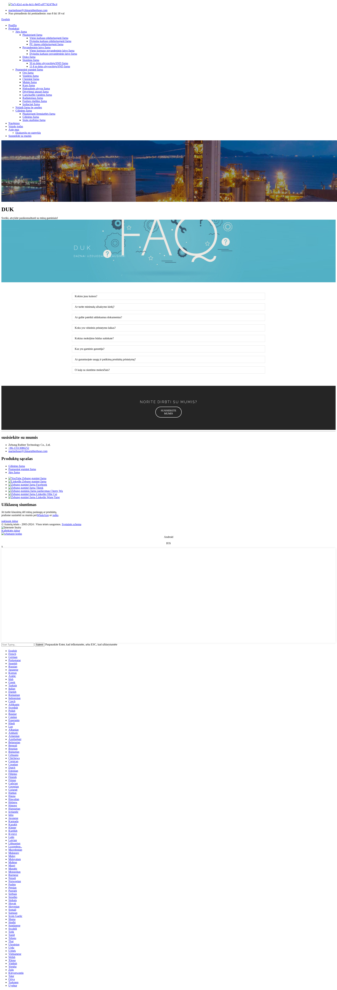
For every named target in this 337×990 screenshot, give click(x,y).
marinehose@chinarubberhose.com (27, 10)
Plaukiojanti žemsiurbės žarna (38, 113)
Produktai (13, 28)
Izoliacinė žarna (31, 104)
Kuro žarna (28, 85)
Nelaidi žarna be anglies (28, 107)
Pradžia (12, 25)
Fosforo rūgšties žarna (34, 101)
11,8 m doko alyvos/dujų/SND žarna (49, 66)
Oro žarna (28, 72)
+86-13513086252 (18, 447)
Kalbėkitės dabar (10, 530)
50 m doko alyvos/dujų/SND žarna (48, 63)
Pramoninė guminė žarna (29, 69)
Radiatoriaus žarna (32, 97)
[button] (168, 412)
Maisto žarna (29, 82)
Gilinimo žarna (23, 110)
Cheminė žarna (30, 79)
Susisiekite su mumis (19, 135)
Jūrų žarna (21, 31)
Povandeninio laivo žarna (36, 47)
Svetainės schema (71, 524)
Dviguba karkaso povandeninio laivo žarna (53, 53)
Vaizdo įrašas (15, 126)
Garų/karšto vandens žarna (37, 94)
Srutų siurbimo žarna (33, 120)
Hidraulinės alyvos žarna (36, 88)
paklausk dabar (9, 521)
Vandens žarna (30, 75)
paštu (55, 515)
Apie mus (13, 129)
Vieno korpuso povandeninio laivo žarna (51, 50)
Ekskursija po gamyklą (28, 132)
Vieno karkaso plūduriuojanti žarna (48, 37)
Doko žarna (28, 56)
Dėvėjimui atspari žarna (35, 91)
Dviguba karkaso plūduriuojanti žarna (50, 41)
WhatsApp (43, 515)
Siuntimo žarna (30, 60)
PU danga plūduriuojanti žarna (46, 44)
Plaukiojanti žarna (32, 34)
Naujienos (14, 123)
